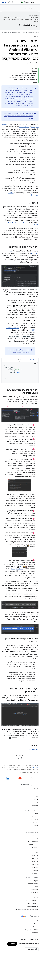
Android (36, 788)
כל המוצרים (35, 933)
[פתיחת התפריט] (36, 2)
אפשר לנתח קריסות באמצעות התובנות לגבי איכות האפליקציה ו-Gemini (18, 116)
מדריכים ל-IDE (5, 32)
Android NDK (35, 892)
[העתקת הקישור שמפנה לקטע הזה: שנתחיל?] (27, 203)
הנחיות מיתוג (24, 939)
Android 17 (35, 855)
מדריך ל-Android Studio (32, 881)
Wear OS (36, 839)
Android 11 (35, 873)
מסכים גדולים (35, 836)
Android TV (35, 848)
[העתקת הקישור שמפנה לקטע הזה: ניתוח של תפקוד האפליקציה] (7, 247)
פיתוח (23, 32)
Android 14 (35, 864)
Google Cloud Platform (32, 930)
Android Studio (32, 8)
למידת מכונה (35, 816)
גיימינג (37, 813)
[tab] (31, 360)
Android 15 (35, 861)
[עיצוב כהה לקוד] (35, 363)
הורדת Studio (35, 889)
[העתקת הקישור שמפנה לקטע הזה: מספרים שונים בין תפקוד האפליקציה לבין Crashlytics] (27, 641)
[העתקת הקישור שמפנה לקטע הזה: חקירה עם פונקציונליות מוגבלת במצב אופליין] (23, 692)
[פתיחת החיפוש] (12, 2)
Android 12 (35, 870)
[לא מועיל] (25, 36)
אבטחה (36, 794)
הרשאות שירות (34, 750)
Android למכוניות (34, 845)
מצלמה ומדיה (35, 822)
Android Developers (33, 32)
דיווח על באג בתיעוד (33, 903)
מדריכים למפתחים (33, 884)
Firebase (36, 927)
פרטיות (36, 825)
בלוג (37, 803)
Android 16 (35, 858)
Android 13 (35, 867)
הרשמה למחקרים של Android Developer (27, 909)
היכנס (4, 2)
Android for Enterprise (32, 791)
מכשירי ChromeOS (33, 842)
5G (38, 828)
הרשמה (12, 944)
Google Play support (33, 906)
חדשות (37, 800)
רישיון (31, 939)
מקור (37, 797)
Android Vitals (24, 127)
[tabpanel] (20, 372)
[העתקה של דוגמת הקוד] (37, 363)
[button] (31, 360)
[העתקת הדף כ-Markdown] (30, 63)
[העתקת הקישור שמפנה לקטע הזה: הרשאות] (27, 746)
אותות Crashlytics (17, 569)
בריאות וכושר (35, 819)
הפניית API (36, 887)
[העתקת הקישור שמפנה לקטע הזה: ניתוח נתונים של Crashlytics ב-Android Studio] (21, 393)
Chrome (36, 924)
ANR (20, 567)
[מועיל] (28, 36)
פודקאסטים (35, 806)
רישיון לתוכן (36, 767)
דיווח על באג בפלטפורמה (31, 900)
